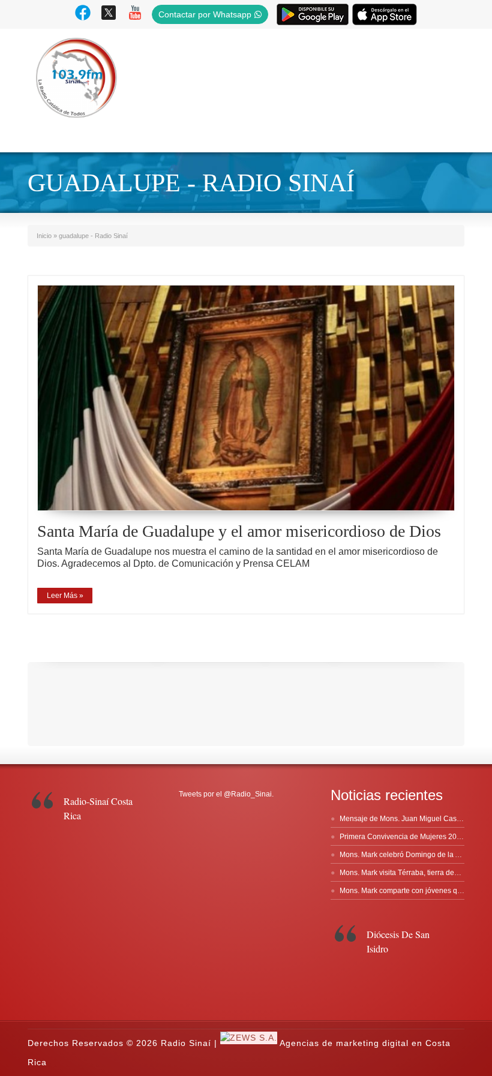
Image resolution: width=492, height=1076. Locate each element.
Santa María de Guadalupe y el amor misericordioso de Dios (239, 531)
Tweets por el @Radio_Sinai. (226, 794)
